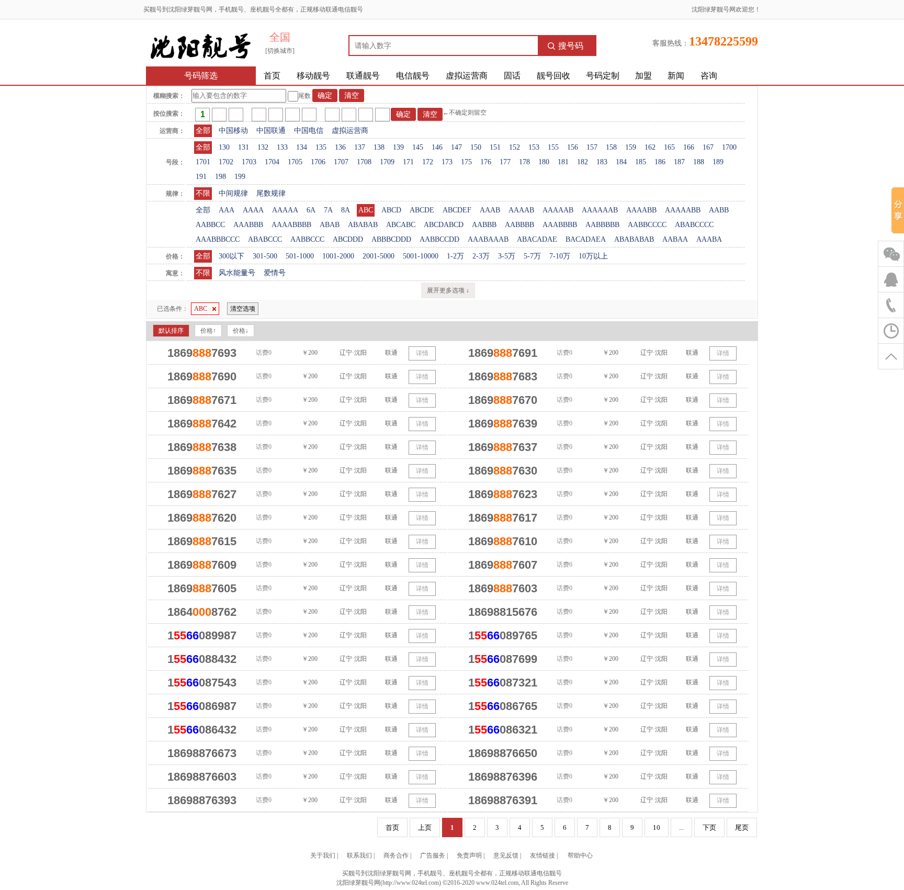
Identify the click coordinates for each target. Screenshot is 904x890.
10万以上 (593, 256)
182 (582, 162)
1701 (203, 162)
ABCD (391, 210)
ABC (365, 210)
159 (630, 147)
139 (398, 147)
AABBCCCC (647, 225)
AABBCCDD (439, 239)
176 (485, 162)
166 (688, 147)
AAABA (709, 239)
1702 (226, 162)
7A (328, 210)
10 (656, 827)
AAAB (490, 210)
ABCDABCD (444, 225)
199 (239, 177)
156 (572, 147)
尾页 (742, 827)
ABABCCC (265, 239)
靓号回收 (553, 75)
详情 (422, 353)
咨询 (708, 75)
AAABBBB (560, 225)
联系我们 (359, 855)
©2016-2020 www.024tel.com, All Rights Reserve (505, 882)
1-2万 (455, 256)
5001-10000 (420, 256)
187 (679, 162)
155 (553, 147)
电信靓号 (413, 75)
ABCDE (422, 210)
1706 (318, 162)
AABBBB (519, 225)
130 (224, 147)
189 (718, 162)
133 (282, 147)
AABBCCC (307, 239)
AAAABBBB (291, 225)
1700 (729, 147)
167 (708, 147)
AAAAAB (558, 210)
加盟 (643, 75)
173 (447, 162)
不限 (203, 193)
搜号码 (570, 45)
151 (495, 147)
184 (621, 162)
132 (262, 147)
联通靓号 (363, 75)
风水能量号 (237, 273)
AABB (719, 210)
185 (640, 162)
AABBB (484, 225)
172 (427, 162)
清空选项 (242, 308)
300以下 (231, 256)
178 (524, 162)
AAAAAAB (600, 210)
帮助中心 (580, 855)
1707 (341, 162)
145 (417, 147)
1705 (295, 162)
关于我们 (322, 855)
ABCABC (400, 225)
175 (466, 162)
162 (650, 147)
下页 (709, 827)
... (681, 827)
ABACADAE (537, 239)
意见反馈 (505, 855)
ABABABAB (634, 239)
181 (563, 162)
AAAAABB (682, 210)
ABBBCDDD (391, 239)
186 (659, 162)
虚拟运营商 (467, 75)
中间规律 (233, 193)
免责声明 (469, 855)
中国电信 (308, 130)
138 (379, 147)
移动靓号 (313, 75)
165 (669, 147)
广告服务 (432, 855)
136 (340, 147)
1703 (249, 162)
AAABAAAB (488, 239)
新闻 (676, 75)
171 (408, 162)
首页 (272, 75)
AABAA (675, 239)
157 (591, 147)
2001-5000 (378, 256)
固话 (512, 75)
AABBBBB (602, 225)
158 (611, 147)
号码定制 (602, 75)
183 (601, 162)
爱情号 (275, 273)
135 (320, 147)
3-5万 (506, 256)
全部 (203, 130)
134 (301, 147)
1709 (387, 162)
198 (220, 177)
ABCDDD (348, 239)
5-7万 (532, 256)
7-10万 (559, 256)
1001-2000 (338, 256)
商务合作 (396, 855)
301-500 (265, 256)
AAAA (253, 210)
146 (437, 147)
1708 (364, 162)
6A (311, 210)
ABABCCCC (694, 225)
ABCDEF (457, 210)
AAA (226, 210)
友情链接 (542, 855)
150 (475, 147)
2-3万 (481, 256)
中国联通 (271, 130)
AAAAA (285, 210)
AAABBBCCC (218, 239)
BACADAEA (586, 239)
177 (505, 162)
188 (698, 162)
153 (533, 147)
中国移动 (233, 130)
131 (243, 147)
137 (359, 147)
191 (201, 177)
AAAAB (521, 210)
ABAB (330, 225)
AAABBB (248, 225)
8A (345, 210)
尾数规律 (271, 193)
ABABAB (363, 225)
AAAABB (641, 210)
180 (543, 162)
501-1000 (300, 256)
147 (456, 147)
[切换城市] (280, 50)
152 (514, 147)
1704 (272, 162)
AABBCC (210, 225)
